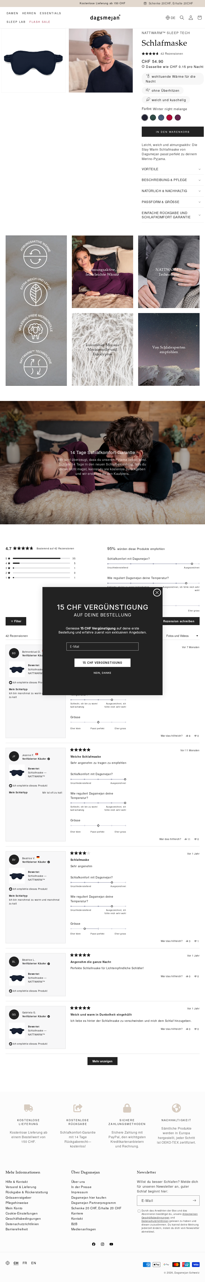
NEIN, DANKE (102, 672)
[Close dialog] (157, 592)
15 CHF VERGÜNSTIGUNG (102, 662)
